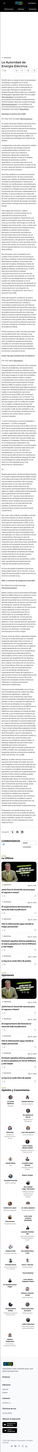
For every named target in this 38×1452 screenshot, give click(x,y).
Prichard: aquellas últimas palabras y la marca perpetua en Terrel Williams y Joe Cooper (19, 944)
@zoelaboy (24, 109)
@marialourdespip (9, 104)
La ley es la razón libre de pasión (16, 961)
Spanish (5, 1389)
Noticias (21, 9)
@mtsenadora (7, 97)
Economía (32, 9)
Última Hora (8, 9)
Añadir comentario (27, 843)
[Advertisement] (19, 32)
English (5, 1392)
